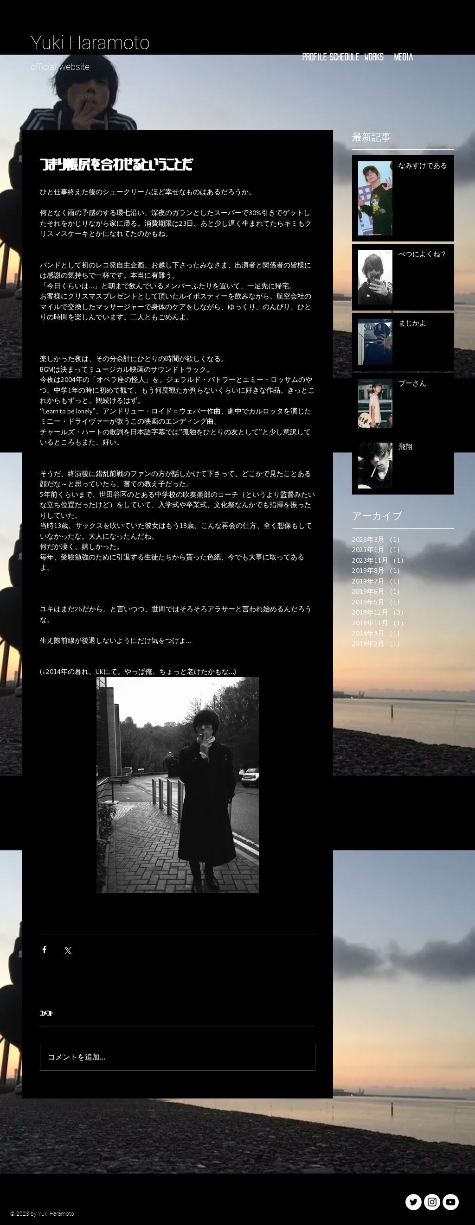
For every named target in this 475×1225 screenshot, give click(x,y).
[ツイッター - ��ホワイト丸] (413, 1202)
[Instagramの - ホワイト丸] (432, 1202)
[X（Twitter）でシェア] (67, 949)
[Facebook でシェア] (44, 949)
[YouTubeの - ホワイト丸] (451, 1202)
